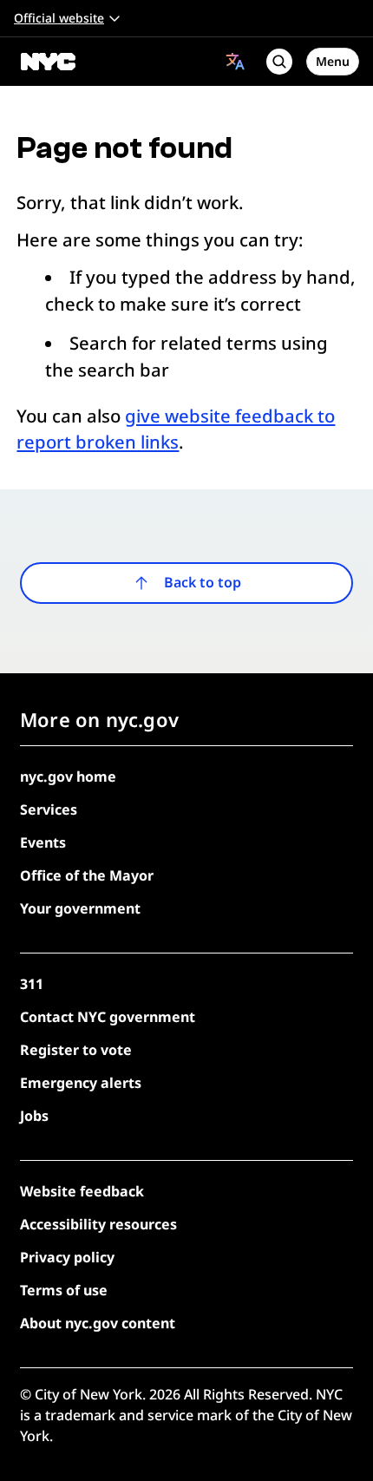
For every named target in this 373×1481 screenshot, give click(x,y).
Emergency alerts (80, 1082)
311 (31, 983)
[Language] (235, 61)
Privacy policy (67, 1257)
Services (48, 809)
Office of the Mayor (87, 875)
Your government (80, 908)
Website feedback (82, 1191)
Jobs (34, 1115)
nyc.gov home (68, 776)
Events (43, 842)
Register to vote (76, 1049)
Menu (333, 61)
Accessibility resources (98, 1224)
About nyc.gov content (97, 1323)
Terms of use (64, 1290)
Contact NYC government (107, 1016)
